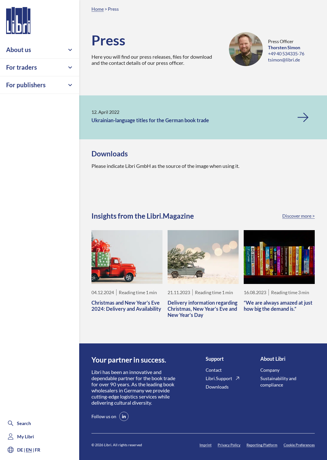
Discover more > (298, 216)
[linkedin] (124, 416)
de (20, 450)
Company (269, 370)
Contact (214, 370)
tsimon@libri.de (284, 60)
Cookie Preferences (299, 445)
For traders (21, 67)
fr (37, 450)
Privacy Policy (229, 445)
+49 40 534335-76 (286, 53)
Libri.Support (219, 378)
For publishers (25, 85)
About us (18, 49)
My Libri (25, 436)
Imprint (206, 445)
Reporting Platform (262, 445)
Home (97, 9)
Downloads (217, 387)
